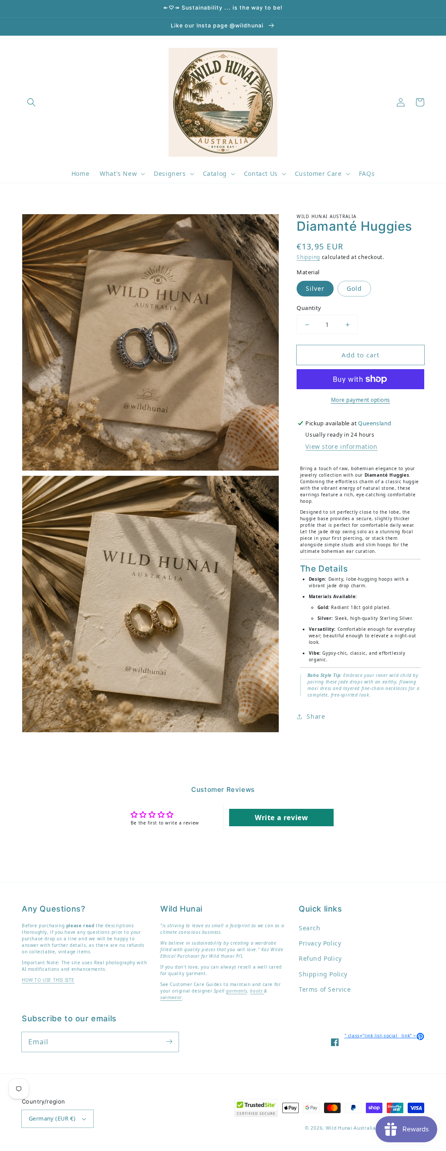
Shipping (308, 257)
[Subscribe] (169, 1041)
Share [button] (316, 716)
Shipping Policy (323, 974)
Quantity (309, 308)
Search (310, 928)
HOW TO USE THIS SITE (48, 980)
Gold (354, 288)
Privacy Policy (320, 943)
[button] (31, 102)
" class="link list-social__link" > (384, 1036)
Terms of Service (325, 989)
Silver (315, 288)
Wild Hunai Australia (351, 1128)
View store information (341, 446)
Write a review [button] (281, 817)
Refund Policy (320, 958)
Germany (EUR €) (52, 1118)
